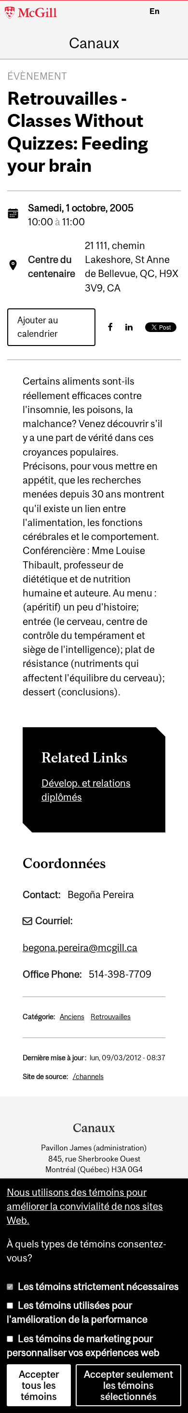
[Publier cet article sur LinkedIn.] (129, 327)
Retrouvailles (111, 1016)
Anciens (72, 1016)
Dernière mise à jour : (54, 1057)
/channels (88, 1076)
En (154, 11)
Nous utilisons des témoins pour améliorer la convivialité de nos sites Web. (85, 1206)
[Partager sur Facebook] (110, 327)
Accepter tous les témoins (39, 1385)
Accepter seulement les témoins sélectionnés (128, 1385)
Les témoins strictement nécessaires (98, 1286)
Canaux (94, 43)
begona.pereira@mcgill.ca (80, 947)
